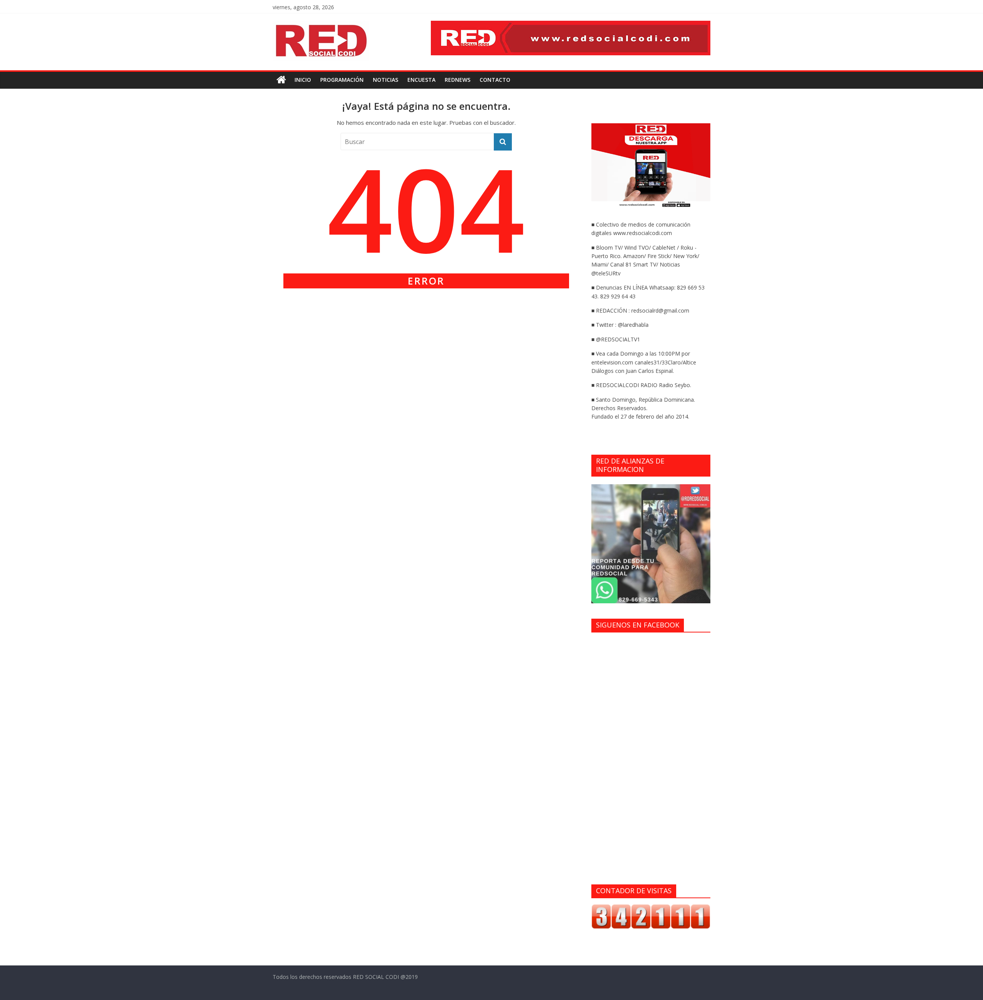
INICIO (303, 79)
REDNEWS (457, 79)
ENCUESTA (421, 79)
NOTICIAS (385, 79)
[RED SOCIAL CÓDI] (281, 80)
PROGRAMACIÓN (342, 79)
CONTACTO (495, 79)
